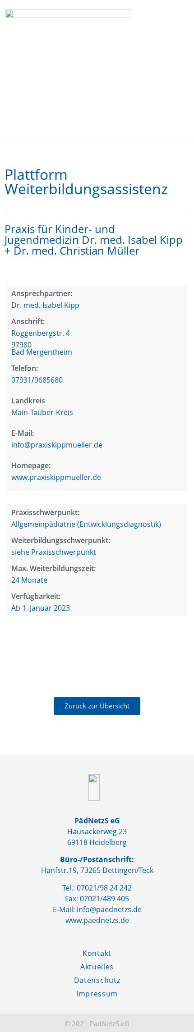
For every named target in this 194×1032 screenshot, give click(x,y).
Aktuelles (97, 967)
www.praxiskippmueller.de (56, 477)
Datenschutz (97, 980)
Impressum (97, 994)
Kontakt (97, 953)
